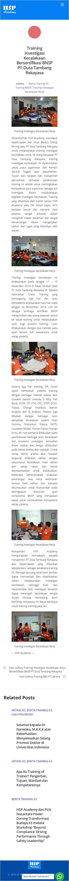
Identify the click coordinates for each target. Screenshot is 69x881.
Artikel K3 (18, 710)
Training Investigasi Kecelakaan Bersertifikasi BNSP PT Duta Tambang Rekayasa (34, 60)
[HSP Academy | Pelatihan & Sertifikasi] (10, 14)
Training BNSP (23, 87)
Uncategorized (22, 714)
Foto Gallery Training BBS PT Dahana (39, 676)
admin (20, 83)
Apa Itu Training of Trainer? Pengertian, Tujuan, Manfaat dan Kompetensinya (32, 778)
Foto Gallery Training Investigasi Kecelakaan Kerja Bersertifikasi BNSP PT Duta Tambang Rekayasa (37, 669)
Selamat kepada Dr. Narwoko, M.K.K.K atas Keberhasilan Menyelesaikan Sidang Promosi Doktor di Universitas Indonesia (33, 736)
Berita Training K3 (38, 83)
